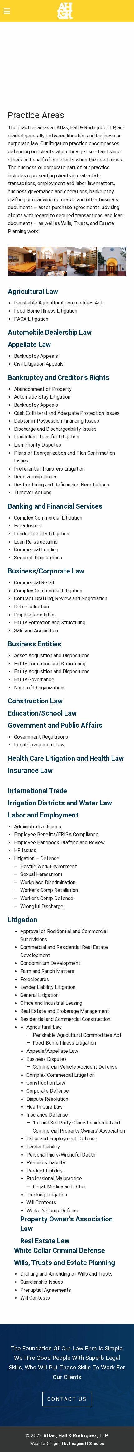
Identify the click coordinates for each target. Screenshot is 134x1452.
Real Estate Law (44, 1241)
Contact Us (67, 1399)
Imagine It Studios (86, 1443)
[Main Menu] (7, 10)
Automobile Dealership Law (50, 332)
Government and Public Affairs (55, 725)
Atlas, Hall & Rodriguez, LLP (75, 1436)
